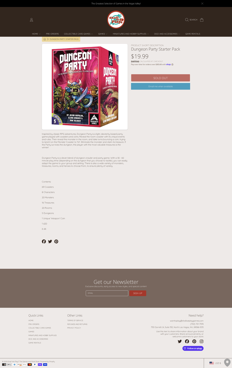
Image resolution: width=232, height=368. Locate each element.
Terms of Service (75, 320)
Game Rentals (34, 343)
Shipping (135, 61)
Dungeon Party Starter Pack (64, 39)
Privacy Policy (74, 328)
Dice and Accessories (166, 34)
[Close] (202, 3)
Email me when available (160, 86)
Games (101, 34)
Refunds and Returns (77, 324)
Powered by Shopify (47, 361)
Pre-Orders (33, 324)
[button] (192, 20)
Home (35, 34)
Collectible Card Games (77, 34)
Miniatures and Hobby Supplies (130, 34)
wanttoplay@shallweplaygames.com (187, 320)
